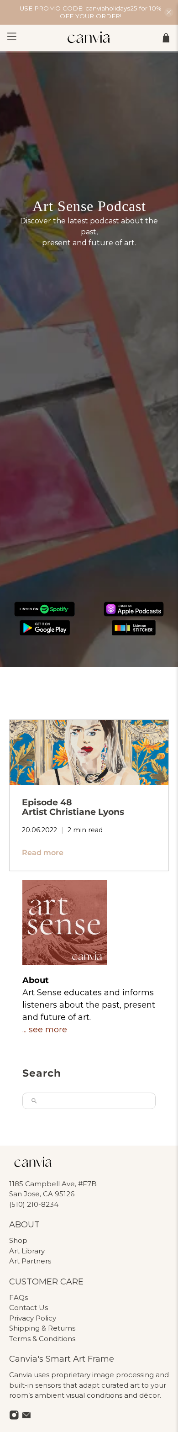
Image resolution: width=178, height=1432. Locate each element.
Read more (42, 852)
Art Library (27, 1251)
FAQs (18, 1297)
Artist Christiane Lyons (73, 807)
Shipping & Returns (42, 1328)
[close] (168, 12)
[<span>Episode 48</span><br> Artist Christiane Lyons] (89, 752)
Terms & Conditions (42, 1338)
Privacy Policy (32, 1318)
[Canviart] (89, 38)
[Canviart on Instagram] (14, 1417)
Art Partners (30, 1261)
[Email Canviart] (26, 1417)
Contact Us (28, 1307)
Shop (18, 1240)
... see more (44, 1030)
